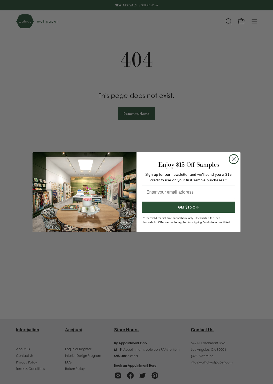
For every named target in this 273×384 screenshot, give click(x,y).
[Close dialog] (233, 159)
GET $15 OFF (188, 207)
